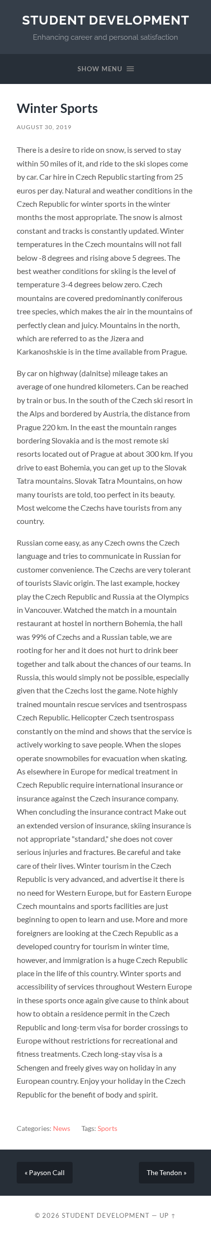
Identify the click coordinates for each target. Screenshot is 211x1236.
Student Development (105, 19)
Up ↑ (167, 1215)
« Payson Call (45, 1173)
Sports (107, 1128)
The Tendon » (166, 1173)
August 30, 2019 (44, 127)
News (61, 1128)
